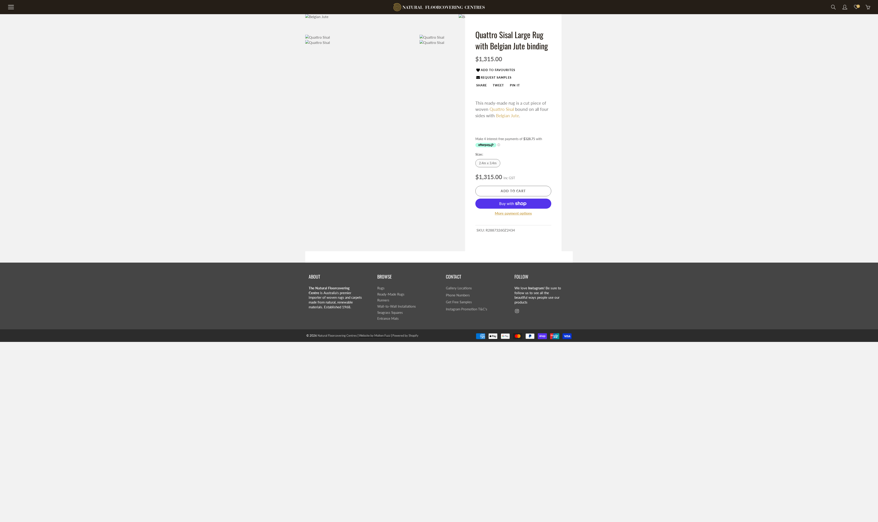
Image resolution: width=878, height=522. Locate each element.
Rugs (381, 288)
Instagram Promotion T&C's (466, 309)
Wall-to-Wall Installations (396, 306)
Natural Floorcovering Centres (337, 335)
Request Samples (496, 77)
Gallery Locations (459, 288)
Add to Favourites (498, 70)
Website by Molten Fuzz (375, 335)
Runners (383, 300)
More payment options (513, 213)
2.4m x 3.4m (488, 163)
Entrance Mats (388, 318)
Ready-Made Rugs (390, 294)
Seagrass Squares (390, 312)
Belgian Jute (507, 115)
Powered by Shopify (405, 335)
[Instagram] (517, 311)
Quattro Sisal (502, 109)
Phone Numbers (458, 295)
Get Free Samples (459, 302)
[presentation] (481, 85)
